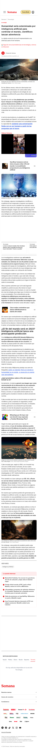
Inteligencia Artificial (7, 566)
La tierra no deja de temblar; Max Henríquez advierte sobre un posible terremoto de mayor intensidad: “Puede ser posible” (14, 247)
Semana (3, 19)
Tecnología (11, 19)
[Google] (2, 728)
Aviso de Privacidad (8, 732)
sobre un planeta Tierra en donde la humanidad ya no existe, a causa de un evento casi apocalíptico (17, 372)
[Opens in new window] (6, 728)
